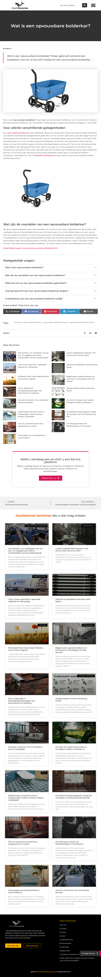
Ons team (63, 928)
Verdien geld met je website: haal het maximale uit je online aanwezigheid (77, 959)
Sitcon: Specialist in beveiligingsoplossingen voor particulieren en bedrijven (30, 390)
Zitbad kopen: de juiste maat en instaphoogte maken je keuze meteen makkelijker (31, 414)
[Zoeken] (84, 5)
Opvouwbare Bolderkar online (81, 322)
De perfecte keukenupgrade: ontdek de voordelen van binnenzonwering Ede (81, 414)
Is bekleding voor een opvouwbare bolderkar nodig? (50, 298)
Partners (63, 932)
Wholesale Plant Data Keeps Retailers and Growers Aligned (25, 649)
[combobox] (70, 5)
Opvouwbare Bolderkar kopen (55, 322)
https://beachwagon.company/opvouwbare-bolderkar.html (30, 248)
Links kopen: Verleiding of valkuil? (72, 954)
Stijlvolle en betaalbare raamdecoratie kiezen (72, 600)
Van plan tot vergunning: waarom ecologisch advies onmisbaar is (71, 748)
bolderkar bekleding (43, 155)
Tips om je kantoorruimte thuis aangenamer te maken (22, 843)
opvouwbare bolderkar (17, 133)
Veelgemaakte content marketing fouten (71, 699)
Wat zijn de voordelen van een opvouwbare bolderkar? (50, 275)
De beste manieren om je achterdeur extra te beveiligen (25, 748)
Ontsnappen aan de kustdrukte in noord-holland (24, 891)
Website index (65, 951)
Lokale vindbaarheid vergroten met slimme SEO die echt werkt (71, 549)
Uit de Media (64, 947)
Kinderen (7, 48)
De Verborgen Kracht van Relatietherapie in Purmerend (69, 843)
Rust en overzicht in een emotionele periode (72, 891)
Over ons (63, 925)
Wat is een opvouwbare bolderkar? (50, 267)
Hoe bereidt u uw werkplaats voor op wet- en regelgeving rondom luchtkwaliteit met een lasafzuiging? (33, 355)
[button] (93, 5)
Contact (63, 936)
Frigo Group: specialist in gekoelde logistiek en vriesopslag (24, 600)
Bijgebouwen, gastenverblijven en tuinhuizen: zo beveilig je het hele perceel (81, 378)
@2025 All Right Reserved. (50, 972)
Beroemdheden (65, 943)
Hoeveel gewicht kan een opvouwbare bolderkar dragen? (50, 291)
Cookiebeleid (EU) (66, 940)
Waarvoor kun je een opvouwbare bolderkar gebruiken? (50, 283)
